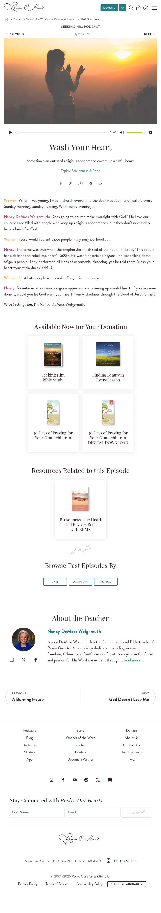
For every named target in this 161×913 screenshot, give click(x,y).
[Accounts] (145, 7)
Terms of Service (57, 883)
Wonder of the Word (80, 738)
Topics (106, 582)
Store (81, 730)
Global (80, 745)
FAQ (131, 759)
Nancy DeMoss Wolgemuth (74, 631)
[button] (153, 7)
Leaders (80, 752)
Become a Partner (80, 759)
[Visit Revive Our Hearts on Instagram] (51, 780)
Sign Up (134, 813)
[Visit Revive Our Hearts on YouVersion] (109, 780)
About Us (131, 738)
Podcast (17, 19)
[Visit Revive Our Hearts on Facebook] (63, 780)
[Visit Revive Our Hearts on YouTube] (74, 780)
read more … (134, 660)
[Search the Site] (131, 7)
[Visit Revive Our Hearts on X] (98, 780)
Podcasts (29, 730)
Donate (109, 8)
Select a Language (125, 884)
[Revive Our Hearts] (25, 8)
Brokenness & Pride (85, 170)
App (30, 759)
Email (72, 812)
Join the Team (132, 752)
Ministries (91, 876)
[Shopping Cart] (138, 8)
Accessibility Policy (89, 883)
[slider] (62, 132)
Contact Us (131, 745)
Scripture (80, 582)
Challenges (30, 745)
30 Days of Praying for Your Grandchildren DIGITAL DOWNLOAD (108, 438)
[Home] (6, 19)
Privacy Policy (28, 883)
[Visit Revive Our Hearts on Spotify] (86, 780)
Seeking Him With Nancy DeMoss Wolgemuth (51, 19)
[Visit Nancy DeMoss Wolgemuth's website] (11, 659)
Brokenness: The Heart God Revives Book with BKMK (80, 525)
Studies (29, 752)
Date (55, 582)
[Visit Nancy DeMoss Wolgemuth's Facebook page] (35, 659)
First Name (20, 812)
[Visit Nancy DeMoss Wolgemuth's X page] (23, 659)
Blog (29, 738)
